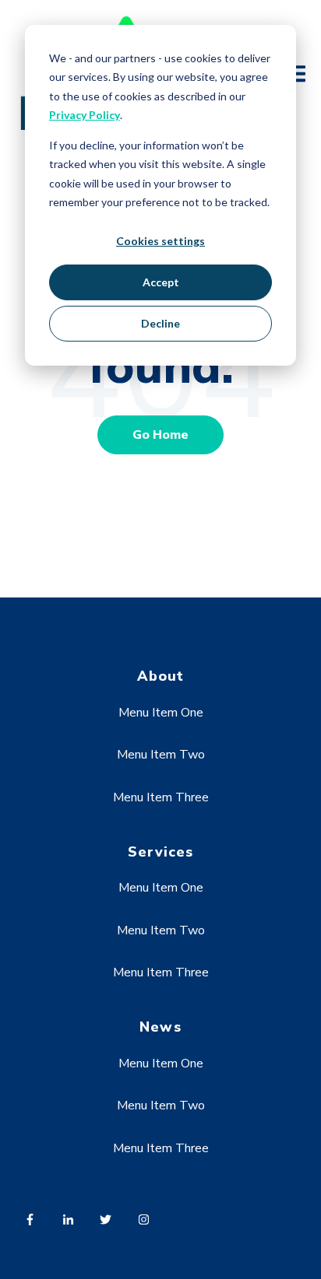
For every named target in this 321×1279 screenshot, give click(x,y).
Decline (160, 323)
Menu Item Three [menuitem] (161, 797)
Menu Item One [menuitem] (160, 712)
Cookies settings (160, 240)
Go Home (160, 434)
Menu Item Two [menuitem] (161, 754)
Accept (161, 282)
